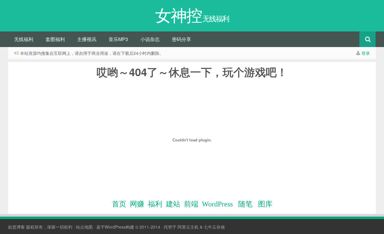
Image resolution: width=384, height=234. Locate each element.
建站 (173, 204)
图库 (265, 204)
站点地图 (84, 227)
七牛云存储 (214, 227)
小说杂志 (150, 39)
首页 (119, 204)
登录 (366, 53)
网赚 (137, 204)
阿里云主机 (188, 227)
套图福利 (55, 39)
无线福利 (23, 39)
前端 (191, 204)
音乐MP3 (118, 39)
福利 (155, 204)
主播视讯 (86, 39)
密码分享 (181, 39)
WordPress (217, 204)
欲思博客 (16, 227)
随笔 (245, 204)
